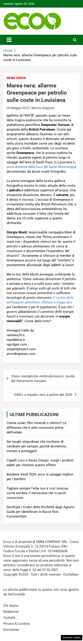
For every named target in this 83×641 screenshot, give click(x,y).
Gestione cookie (72, 637)
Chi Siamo (11, 606)
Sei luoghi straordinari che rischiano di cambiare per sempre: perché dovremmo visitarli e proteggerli (36, 446)
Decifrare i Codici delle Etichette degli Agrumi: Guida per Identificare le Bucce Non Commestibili (41, 511)
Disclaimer (11, 630)
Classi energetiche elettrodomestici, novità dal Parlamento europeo (43, 378)
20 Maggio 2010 (18, 108)
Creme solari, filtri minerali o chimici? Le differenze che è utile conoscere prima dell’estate (36, 427)
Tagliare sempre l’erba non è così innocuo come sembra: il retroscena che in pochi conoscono (37, 493)
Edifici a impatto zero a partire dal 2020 (43, 395)
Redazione (11, 612)
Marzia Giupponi (43, 108)
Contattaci (71, 574)
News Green (16, 78)
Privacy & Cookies (16, 624)
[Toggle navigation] (9, 40)
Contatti (9, 618)
